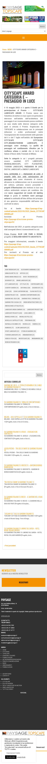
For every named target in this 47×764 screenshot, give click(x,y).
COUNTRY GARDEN (11, 288)
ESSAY (8, 291)
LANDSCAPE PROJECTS (13, 313)
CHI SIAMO (6, 652)
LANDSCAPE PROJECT (35, 309)
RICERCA (26, 324)
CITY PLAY (24, 284)
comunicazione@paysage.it (11, 638)
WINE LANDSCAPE (8, 687)
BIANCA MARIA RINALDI (13, 277)
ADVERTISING (7, 674)
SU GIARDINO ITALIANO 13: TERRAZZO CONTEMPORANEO (22, 402)
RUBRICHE (9, 327)
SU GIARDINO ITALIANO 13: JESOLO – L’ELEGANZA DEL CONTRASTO (21, 432)
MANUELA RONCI (11, 317)
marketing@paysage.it (9, 643)
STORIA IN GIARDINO (28, 331)
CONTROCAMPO (37, 284)
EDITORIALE (25, 288)
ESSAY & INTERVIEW (21, 291)
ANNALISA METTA (11, 273)
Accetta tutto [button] (11, 757)
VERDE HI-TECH (11, 338)
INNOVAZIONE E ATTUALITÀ (14, 306)
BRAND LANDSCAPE (23, 280)
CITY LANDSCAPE (11, 284)
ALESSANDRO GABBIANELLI (30, 269)
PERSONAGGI (30, 320)
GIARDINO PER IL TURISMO (31, 298)
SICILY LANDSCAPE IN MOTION (12, 685)
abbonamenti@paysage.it (10, 640)
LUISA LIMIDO (29, 313)
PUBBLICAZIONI (7, 657)
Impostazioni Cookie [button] (13, 753)
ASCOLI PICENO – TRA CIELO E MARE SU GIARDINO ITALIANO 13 (23, 449)
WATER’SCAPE (24, 338)
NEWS (10, 49)
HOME (4, 650)
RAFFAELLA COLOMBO (13, 324)
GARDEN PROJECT (11, 295)
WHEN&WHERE (37, 338)
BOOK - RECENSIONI (30, 277)
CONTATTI (6, 676)
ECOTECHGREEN (8, 683)
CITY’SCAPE (6, 682)
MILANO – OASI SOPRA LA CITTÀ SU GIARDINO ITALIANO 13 (23, 417)
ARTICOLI (24, 273)
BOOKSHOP (9, 280)
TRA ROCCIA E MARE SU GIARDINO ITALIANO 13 (19, 482)
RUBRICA (36, 324)
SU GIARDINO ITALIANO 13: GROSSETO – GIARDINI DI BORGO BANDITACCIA (23, 466)
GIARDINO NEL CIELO (12, 298)
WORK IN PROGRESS (12, 342)
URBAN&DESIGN (28, 335)
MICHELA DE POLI (26, 317)
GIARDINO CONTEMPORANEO (30, 295)
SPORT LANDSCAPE (12, 331)
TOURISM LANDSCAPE (13, 335)
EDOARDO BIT (37, 288)
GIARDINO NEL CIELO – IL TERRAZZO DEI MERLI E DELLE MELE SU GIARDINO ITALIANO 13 (23, 386)
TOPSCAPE (6, 654)
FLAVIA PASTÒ (35, 291)
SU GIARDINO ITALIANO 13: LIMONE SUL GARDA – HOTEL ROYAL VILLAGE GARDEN (21, 529)
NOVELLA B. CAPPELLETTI (14, 320)
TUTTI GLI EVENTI (8, 689)
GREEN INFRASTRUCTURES (33, 302)
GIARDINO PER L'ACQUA (13, 302)
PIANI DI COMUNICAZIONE (11, 661)
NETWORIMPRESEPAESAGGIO (12, 659)
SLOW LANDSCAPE (22, 327)
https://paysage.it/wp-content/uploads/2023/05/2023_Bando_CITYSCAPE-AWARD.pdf (25, 211)
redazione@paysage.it (9, 635)
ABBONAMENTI (7, 665)
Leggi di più (21, 757)
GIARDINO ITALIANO (9, 656)
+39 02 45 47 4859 (7, 628)
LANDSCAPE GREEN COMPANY (15, 309)
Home (4, 49)
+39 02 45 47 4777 (7, 630)
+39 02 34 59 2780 (7, 625)
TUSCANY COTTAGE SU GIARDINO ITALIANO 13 (19, 513)
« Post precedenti (10, 546)
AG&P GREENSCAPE (12, 269)
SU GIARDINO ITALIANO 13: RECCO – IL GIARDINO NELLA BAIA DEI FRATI (23, 498)
